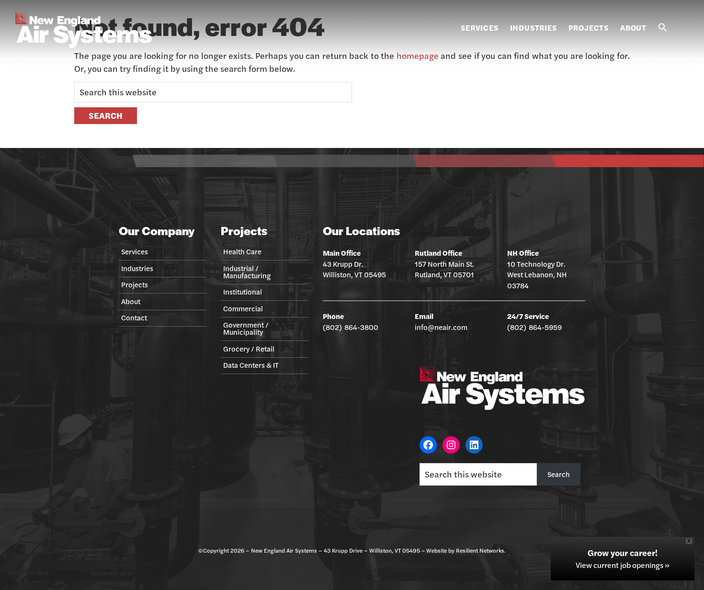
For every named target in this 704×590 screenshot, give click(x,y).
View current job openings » (623, 565)
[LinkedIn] (474, 445)
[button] (662, 28)
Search (558, 474)
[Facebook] (428, 445)
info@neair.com (441, 327)
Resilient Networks (480, 550)
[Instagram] (451, 445)
